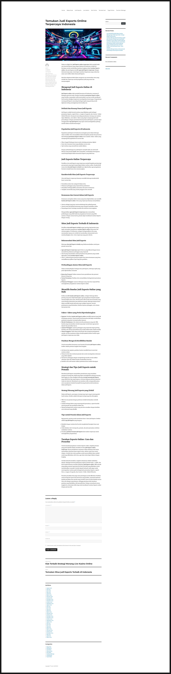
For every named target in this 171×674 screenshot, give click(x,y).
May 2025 (48, 609)
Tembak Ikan (102, 10)
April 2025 (48, 610)
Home (63, 10)
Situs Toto (108, 68)
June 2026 (48, 590)
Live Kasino (86, 10)
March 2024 (49, 628)
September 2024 (49, 620)
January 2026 (49, 598)
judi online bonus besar (50, 77)
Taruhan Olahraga (121, 10)
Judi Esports (78, 10)
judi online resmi (49, 79)
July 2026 (48, 589)
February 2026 (49, 596)
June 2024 (48, 624)
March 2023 (49, 637)
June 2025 (48, 607)
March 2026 (49, 595)
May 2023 (48, 634)
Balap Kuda (70, 10)
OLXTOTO (56, 666)
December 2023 (49, 633)
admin (46, 68)
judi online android (52, 76)
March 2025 (49, 612)
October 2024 (49, 619)
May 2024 (48, 626)
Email (47, 532)
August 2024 (49, 621)
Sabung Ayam (49, 651)
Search (107, 21)
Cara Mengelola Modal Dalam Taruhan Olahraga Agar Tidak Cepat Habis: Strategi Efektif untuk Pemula (115, 35)
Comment (48, 505)
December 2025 (49, 599)
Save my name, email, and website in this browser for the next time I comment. (64, 545)
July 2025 (48, 606)
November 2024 (49, 617)
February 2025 (49, 613)
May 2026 (48, 592)
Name (47, 525)
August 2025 (49, 605)
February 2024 (49, 630)
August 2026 (49, 588)
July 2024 (48, 623)
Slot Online (94, 10)
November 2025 (49, 600)
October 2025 (49, 602)
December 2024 (49, 616)
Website (47, 538)
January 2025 (49, 614)
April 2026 (48, 593)
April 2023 (48, 635)
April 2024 (48, 627)
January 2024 (49, 631)
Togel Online (111, 10)
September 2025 (49, 603)
